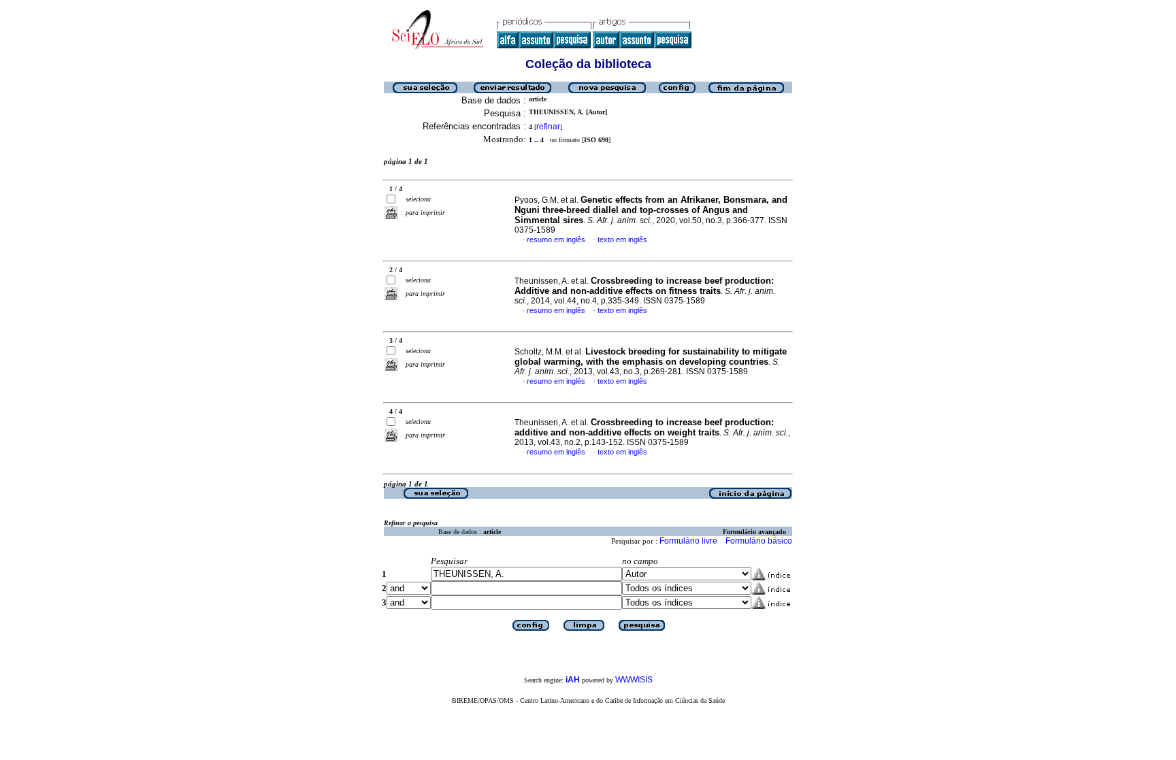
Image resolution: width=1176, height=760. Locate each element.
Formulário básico (758, 541)
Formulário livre (688, 541)
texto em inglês (622, 239)
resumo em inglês (556, 239)
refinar (548, 126)
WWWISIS (634, 679)
